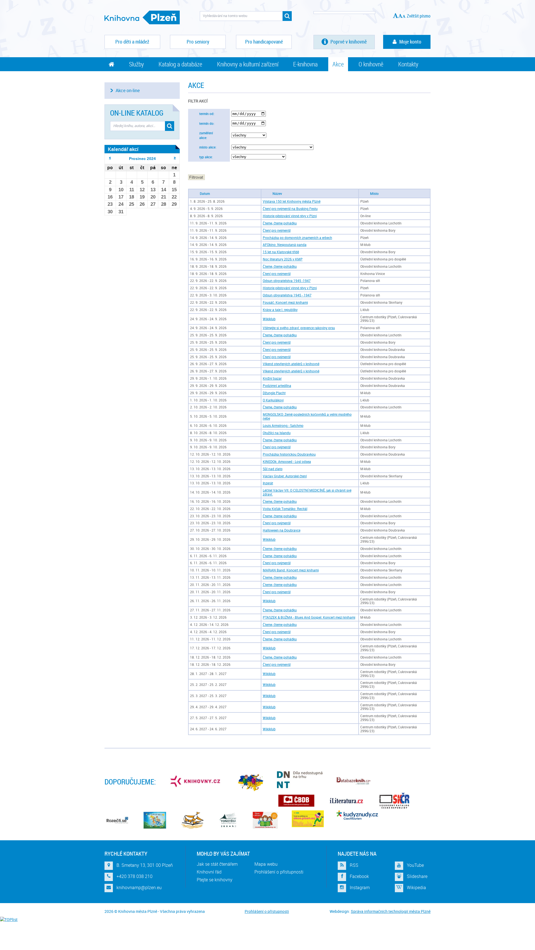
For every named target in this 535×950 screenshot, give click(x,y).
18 (131, 197)
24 (120, 204)
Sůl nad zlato (273, 469)
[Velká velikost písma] (395, 15)
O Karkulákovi (273, 400)
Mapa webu (266, 864)
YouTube (415, 865)
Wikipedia (416, 887)
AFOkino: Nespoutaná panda (285, 245)
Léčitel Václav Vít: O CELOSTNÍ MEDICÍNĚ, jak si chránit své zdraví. (307, 492)
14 (163, 189)
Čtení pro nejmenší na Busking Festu (290, 209)
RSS (354, 865)
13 (152, 189)
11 (131, 189)
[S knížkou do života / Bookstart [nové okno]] (192, 820)
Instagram (360, 887)
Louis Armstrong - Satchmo (283, 425)
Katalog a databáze (180, 64)
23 (110, 204)
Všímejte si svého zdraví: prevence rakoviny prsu (299, 328)
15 (174, 189)
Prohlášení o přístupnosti (278, 872)
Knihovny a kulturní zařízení (247, 64)
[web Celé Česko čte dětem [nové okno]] (154, 820)
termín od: (206, 114)
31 (120, 211)
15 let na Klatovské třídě (281, 252)
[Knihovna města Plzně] (142, 17)
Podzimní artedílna (277, 386)
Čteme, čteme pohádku (280, 223)
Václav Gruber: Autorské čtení (285, 476)
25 (131, 204)
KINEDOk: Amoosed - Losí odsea (287, 462)
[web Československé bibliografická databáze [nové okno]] (296, 800)
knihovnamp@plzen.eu (139, 887)
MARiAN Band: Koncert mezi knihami (291, 570)
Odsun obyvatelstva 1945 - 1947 (287, 295)
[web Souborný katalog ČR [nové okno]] (394, 800)
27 (152, 204)
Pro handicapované (264, 41)
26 (142, 204)
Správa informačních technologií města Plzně (391, 911)
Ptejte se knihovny (214, 880)
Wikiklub (269, 319)
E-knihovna (305, 64)
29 (174, 204)
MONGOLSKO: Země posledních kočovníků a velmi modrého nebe (307, 416)
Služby (136, 64)
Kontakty (408, 64)
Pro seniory (198, 41)
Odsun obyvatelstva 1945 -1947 (287, 281)
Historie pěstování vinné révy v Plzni (290, 216)
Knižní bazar (272, 378)
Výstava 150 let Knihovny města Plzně (291, 201)
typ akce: (206, 157)
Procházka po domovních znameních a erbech (297, 238)
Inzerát (268, 483)
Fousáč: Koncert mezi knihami (285, 302)
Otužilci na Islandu (277, 433)
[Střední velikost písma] (400, 16)
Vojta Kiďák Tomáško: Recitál (285, 509)
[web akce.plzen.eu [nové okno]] (308, 818)
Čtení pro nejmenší (277, 230)
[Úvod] (111, 64)
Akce (338, 64)
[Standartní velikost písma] (403, 16)
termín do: (206, 123)
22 (174, 197)
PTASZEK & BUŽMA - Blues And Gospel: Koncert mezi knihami (309, 617)
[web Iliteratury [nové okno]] (346, 800)
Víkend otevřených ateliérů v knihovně (291, 364)
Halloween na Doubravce (281, 530)
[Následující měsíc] (175, 157)
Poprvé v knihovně (348, 41)
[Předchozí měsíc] (110, 157)
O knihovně (371, 64)
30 (110, 211)
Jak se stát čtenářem (217, 864)
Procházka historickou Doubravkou (289, 454)
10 (120, 189)
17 (120, 197)
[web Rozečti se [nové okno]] (117, 820)
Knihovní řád (209, 872)
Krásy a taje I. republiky (280, 310)
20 (152, 197)
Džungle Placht (274, 393)
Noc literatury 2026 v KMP (283, 259)
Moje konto (410, 41)
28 (163, 204)
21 (163, 197)
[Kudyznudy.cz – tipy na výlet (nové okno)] (357, 815)
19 (142, 197)
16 (110, 197)
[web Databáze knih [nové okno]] (353, 781)
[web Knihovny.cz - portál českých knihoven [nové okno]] (196, 781)
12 (142, 189)
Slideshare (417, 876)
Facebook (359, 876)
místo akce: (207, 147)
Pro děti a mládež (132, 41)
